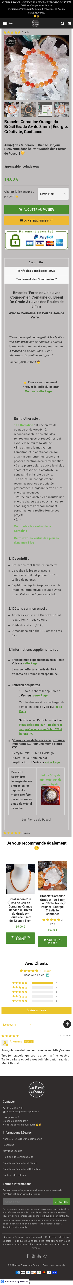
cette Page (30, 663)
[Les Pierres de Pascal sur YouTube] (39, 1256)
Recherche (8, 1145)
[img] (10, 1036)
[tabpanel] (11, 109)
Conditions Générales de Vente (20, 1163)
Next (64, 67)
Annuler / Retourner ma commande (22, 1139)
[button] (12, 32)
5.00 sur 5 (46, 971)
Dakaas (24, 1281)
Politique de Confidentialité (18, 1157)
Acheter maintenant (38, 220)
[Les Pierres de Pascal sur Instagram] (33, 1256)
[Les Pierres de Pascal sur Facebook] (28, 1256)
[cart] (69, 23)
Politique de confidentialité (54, 1216)
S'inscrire (61, 1201)
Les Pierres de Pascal (28, 1265)
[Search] (62, 23)
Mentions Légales (12, 1151)
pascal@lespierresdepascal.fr (23, 1111)
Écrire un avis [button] (36, 1010)
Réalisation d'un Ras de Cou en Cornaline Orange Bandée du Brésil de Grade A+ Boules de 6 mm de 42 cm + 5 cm (20, 910)
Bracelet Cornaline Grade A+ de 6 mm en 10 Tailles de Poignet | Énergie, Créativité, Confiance (52, 905)
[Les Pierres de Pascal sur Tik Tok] (45, 1257)
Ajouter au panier (54, 941)
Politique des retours (14, 1175)
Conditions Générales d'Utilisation (22, 1169)
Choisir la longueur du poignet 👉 (19, 194)
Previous (8, 67)
